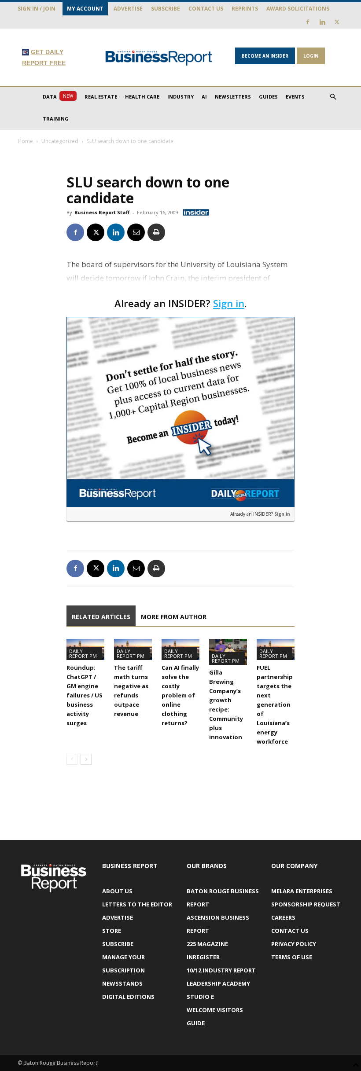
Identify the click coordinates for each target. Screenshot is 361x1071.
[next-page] (86, 759)
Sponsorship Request (305, 904)
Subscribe (165, 8)
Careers (283, 917)
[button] (332, 97)
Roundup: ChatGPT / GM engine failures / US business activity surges (84, 695)
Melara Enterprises (301, 891)
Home (25, 141)
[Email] (136, 232)
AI (204, 96)
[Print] (156, 232)
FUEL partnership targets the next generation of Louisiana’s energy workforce (275, 704)
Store (111, 931)
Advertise (128, 8)
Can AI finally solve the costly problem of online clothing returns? (180, 695)
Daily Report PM (83, 653)
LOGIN (310, 56)
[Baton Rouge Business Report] (158, 58)
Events (295, 96)
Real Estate (101, 96)
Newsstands (122, 983)
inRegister (203, 957)
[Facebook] (307, 22)
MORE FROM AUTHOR (173, 617)
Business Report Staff (102, 212)
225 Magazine (207, 944)
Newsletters (233, 96)
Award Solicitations (297, 8)
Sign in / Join (36, 8)
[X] (336, 22)
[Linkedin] (322, 22)
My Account (85, 8)
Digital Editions (128, 997)
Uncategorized (59, 141)
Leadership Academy (218, 983)
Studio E (200, 997)
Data (58, 96)
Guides (268, 96)
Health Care (142, 96)
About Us (117, 891)
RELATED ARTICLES (101, 617)
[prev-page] (71, 759)
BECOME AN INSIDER (265, 56)
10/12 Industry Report (221, 970)
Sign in (228, 303)
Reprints (245, 8)
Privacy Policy (293, 944)
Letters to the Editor (137, 904)
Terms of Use (291, 957)
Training (56, 118)
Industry (180, 96)
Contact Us (205, 8)
